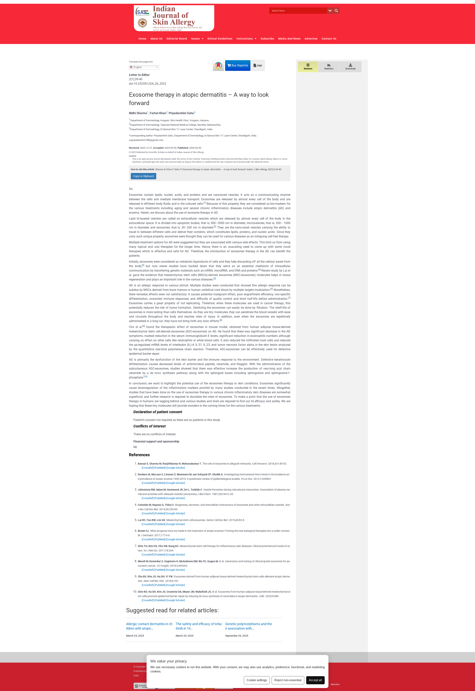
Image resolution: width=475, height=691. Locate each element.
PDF (259, 65)
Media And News (289, 38)
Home (142, 38)
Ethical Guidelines (220, 38)
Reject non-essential (288, 680)
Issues (195, 38)
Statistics (328, 68)
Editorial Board (177, 38)
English (137, 67)
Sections (308, 68)
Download (350, 68)
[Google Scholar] (175, 467)
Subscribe (267, 38)
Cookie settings (257, 680)
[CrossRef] (148, 467)
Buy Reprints (239, 65)
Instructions (245, 38)
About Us (156, 38)
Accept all (315, 680)
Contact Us (329, 38)
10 (145, 376)
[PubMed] (160, 467)
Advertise (311, 38)
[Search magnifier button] (336, 10)
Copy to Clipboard (143, 176)
